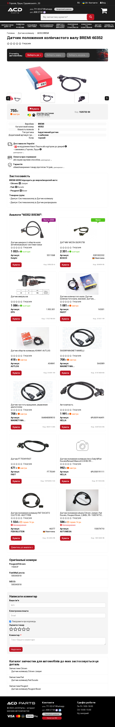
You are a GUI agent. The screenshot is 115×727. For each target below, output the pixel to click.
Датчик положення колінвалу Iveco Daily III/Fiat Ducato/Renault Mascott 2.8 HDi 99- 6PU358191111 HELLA (81, 460)
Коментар (15, 635)
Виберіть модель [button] (77, 55)
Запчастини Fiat (16, 677)
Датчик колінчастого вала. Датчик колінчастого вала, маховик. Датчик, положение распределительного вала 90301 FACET (80, 297)
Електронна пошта (18, 611)
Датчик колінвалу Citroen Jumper (26, 671)
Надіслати (16, 649)
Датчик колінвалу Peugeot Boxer (26, 689)
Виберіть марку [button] (54, 55)
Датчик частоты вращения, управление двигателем (29, 406)
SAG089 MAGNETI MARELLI (72, 351)
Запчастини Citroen (18, 668)
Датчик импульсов (19, 296)
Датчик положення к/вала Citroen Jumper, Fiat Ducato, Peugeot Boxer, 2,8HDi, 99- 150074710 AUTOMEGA (81, 514)
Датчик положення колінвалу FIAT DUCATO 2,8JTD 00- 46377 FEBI (30, 514)
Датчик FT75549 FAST (21, 459)
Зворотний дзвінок (63, 9)
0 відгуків (26, 43)
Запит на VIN (52, 718)
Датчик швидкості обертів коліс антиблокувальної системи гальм (26, 243)
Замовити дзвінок (52, 714)
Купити (35, 109)
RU (78, 3)
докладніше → (18, 153)
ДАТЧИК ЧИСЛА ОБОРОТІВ (72, 242)
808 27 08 (36, 12)
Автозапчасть (66, 405)
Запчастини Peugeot (18, 686)
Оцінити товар (16, 625)
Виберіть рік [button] (33, 55)
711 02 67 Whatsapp (41, 9)
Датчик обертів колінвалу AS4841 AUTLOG (30, 351)
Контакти (93, 3)
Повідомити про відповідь (24, 621)
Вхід (104, 3)
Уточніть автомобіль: (16, 54)
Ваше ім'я (14, 600)
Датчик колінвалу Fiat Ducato (24, 680)
